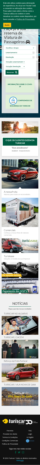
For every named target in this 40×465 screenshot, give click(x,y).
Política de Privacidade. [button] (25, 19)
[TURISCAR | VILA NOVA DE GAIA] (20, 396)
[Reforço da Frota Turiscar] (20, 372)
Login (30, 434)
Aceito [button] (7, 25)
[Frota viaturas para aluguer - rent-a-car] (20, 174)
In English (30, 437)
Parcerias (10, 431)
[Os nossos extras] (20, 270)
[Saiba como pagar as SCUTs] (20, 286)
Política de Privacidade (10, 444)
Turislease (9, 256)
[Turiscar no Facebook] (16, 453)
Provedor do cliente (10, 434)
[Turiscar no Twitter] (19, 453)
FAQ (30, 431)
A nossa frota (10, 191)
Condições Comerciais (10, 441)
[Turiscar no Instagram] (23, 453)
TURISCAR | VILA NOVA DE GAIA (20, 384)
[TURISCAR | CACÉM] (20, 349)
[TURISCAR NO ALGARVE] (20, 325)
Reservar (10, 72)
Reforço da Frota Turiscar (16, 361)
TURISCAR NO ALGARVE (16, 313)
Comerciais (9, 230)
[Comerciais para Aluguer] (20, 212)
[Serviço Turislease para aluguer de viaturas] (20, 245)
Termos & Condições (10, 437)
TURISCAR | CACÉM (14, 337)
